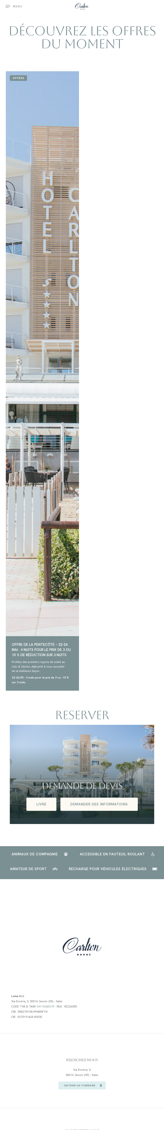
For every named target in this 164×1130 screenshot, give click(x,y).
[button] (14, 6)
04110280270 (45, 1006)
